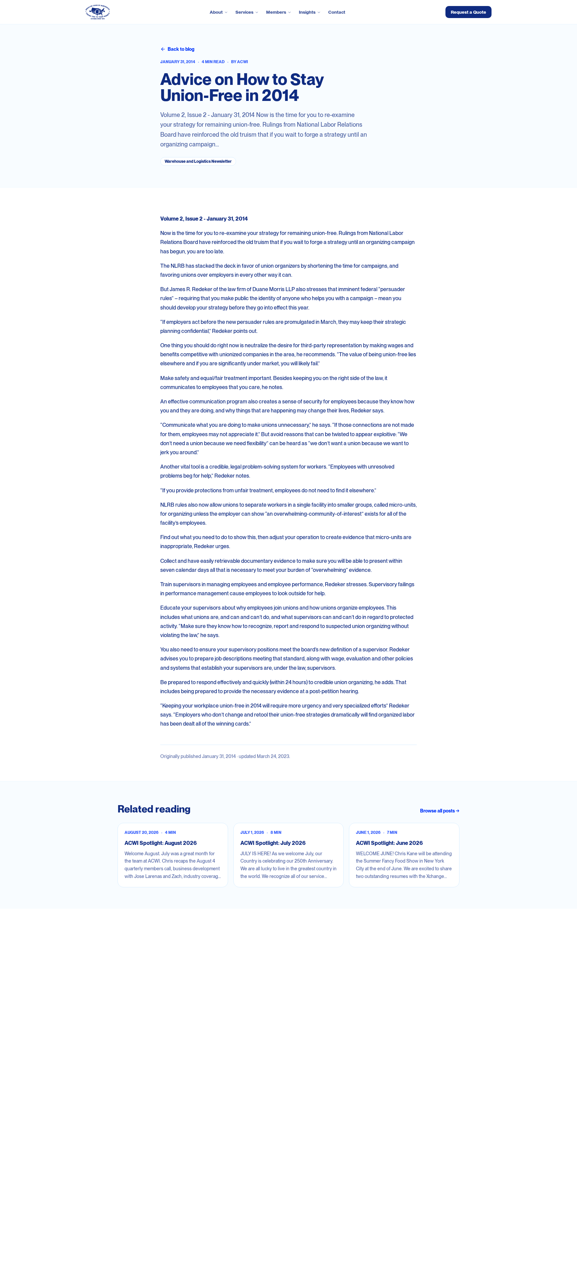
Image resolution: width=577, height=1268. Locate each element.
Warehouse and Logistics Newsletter (198, 161)
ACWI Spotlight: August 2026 (161, 843)
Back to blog (181, 49)
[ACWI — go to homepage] (97, 12)
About (216, 12)
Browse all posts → (439, 810)
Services (244, 12)
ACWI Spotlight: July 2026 (273, 843)
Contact (336, 12)
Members (276, 12)
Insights (307, 12)
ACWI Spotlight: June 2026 (389, 843)
